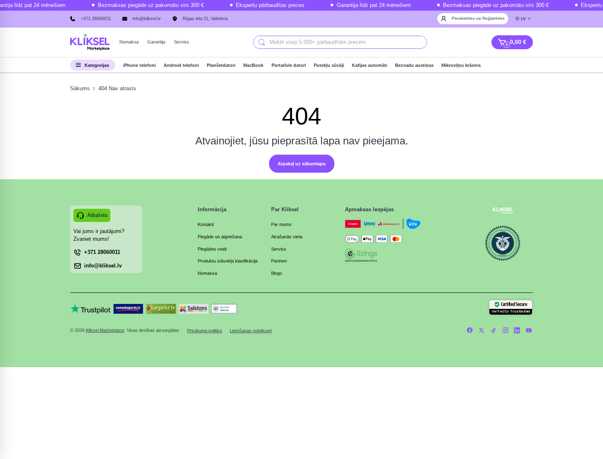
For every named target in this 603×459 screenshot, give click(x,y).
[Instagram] (505, 330)
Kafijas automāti (369, 65)
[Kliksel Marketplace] (90, 42)
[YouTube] (529, 330)
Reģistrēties (493, 18)
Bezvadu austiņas (414, 65)
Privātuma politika (204, 330)
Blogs (276, 273)
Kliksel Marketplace (105, 330)
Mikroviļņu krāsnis (461, 65)
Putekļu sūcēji (329, 65)
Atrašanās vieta (286, 236)
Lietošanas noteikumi (251, 330)
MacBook (253, 65)
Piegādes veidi (212, 249)
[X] (482, 330)
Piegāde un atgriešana (220, 236)
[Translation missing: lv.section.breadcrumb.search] (261, 42)
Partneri (279, 260)
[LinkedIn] (517, 330)
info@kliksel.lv (146, 18)
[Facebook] (470, 330)
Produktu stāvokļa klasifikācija (228, 260)
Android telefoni (181, 65)
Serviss (278, 249)
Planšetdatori (221, 65)
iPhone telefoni (139, 65)
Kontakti (206, 224)
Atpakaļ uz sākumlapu (302, 163)
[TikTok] (493, 330)
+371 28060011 (96, 18)
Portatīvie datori (289, 65)
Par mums (281, 224)
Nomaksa (207, 273)
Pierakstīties (464, 18)
